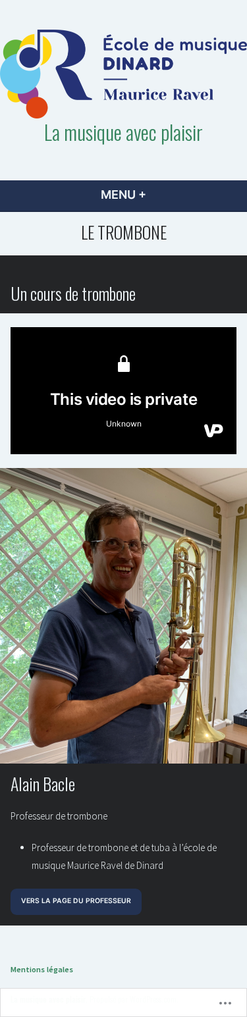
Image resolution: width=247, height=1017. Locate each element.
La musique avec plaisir (123, 132)
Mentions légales (42, 969)
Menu (145, 194)
